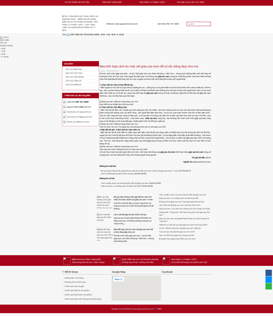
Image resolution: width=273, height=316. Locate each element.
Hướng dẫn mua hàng (74, 278)
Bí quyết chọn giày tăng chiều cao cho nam (177, 239)
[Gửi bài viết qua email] (202, 71)
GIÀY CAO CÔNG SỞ (73, 81)
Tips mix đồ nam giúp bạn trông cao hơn (176, 235)
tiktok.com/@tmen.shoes (78, 122)
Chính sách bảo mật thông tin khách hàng (83, 299)
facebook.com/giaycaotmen (79, 112)
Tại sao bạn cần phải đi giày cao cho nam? (177, 232)
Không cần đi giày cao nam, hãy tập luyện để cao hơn (181, 202)
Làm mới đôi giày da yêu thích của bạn (117, 173)
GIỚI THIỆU (4, 40)
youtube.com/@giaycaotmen (79, 117)
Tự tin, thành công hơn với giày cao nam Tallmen (180, 228)
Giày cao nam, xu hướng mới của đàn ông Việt (120, 186)
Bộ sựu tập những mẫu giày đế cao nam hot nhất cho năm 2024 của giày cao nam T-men (139, 171)
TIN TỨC (3, 43)
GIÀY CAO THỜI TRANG (75, 77)
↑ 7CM (2, 51)
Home (6, 37)
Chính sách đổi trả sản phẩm (77, 290)
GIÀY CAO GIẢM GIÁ (73, 85)
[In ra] (206, 71)
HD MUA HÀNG (6, 45)
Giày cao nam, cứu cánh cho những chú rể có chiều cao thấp (184, 208)
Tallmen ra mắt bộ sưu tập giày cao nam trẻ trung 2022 (183, 225)
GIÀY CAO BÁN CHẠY (74, 69)
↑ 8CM (2, 54)
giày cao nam (205, 93)
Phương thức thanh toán (75, 282)
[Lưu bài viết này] (210, 71)
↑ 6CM (2, 48)
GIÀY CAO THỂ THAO (74, 73)
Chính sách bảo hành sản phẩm (78, 294)
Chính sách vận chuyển (74, 286)
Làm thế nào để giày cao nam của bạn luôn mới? (179, 205)
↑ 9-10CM (4, 57)
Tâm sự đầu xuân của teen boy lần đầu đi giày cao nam (124, 183)
